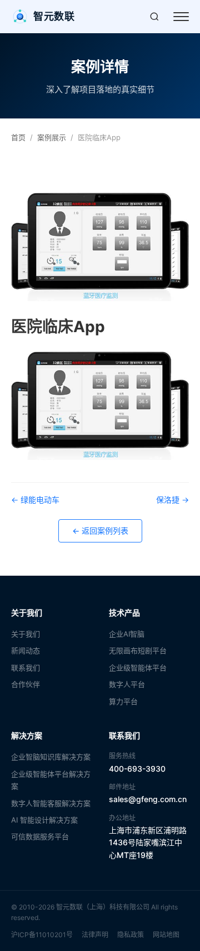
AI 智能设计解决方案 (44, 819)
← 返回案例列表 (100, 530)
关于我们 (25, 633)
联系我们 (25, 667)
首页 (18, 137)
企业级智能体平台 (138, 667)
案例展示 (51, 137)
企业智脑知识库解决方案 (51, 756)
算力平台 (123, 701)
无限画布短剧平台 (138, 650)
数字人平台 (127, 684)
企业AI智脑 (126, 633)
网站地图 (166, 935)
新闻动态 (25, 650)
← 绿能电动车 (35, 499)
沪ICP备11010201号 (42, 935)
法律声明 (95, 935)
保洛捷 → (172, 499)
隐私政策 (130, 935)
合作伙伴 (25, 684)
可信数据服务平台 (40, 836)
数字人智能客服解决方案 (51, 803)
